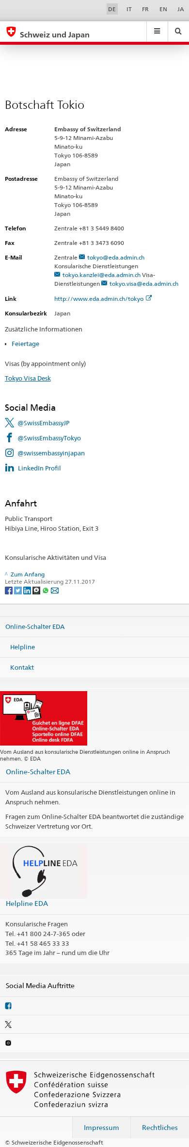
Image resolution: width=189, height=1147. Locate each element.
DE (112, 9)
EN (163, 9)
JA (180, 9)
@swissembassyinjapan (51, 453)
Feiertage (25, 344)
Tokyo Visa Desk (28, 378)
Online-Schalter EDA (34, 626)
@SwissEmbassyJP (43, 423)
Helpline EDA (27, 903)
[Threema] (37, 589)
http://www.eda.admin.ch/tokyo (98, 298)
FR (145, 9)
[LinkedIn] (27, 589)
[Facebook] (9, 589)
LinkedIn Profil (39, 468)
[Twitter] (18, 589)
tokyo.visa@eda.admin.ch (144, 283)
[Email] (55, 589)
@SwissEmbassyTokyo (49, 438)
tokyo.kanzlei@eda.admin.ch (102, 275)
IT (129, 9)
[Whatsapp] (46, 589)
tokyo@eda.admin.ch (115, 257)
